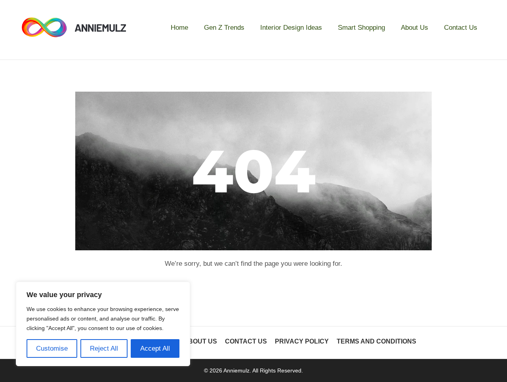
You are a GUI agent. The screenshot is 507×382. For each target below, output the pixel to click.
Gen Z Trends (224, 27)
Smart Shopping (361, 27)
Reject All (104, 348)
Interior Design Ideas (291, 27)
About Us (414, 27)
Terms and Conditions (376, 341)
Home (179, 27)
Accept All (155, 348)
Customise (52, 348)
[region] (103, 324)
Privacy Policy (302, 341)
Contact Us (460, 27)
